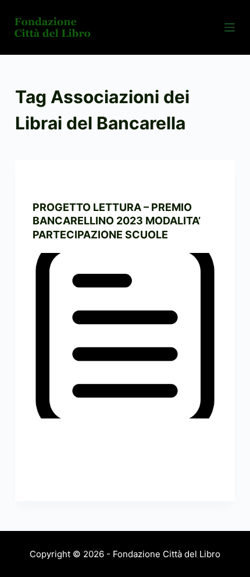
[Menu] (229, 27)
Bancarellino (60, 182)
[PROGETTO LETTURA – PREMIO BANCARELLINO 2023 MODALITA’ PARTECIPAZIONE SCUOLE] (125, 335)
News (151, 182)
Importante (114, 182)
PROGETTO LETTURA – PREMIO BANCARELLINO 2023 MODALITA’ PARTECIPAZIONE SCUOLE (117, 221)
